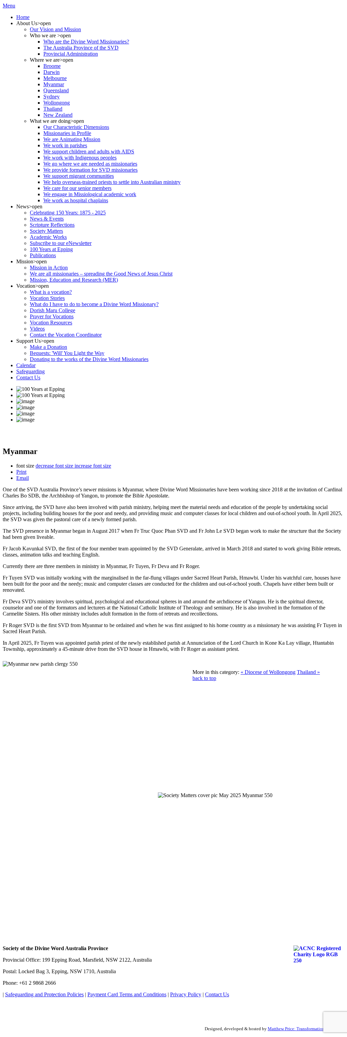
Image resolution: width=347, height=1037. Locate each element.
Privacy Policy (185, 994)
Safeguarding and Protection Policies (44, 994)
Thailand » (308, 672)
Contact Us (217, 994)
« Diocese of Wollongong (268, 672)
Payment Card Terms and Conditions (126, 994)
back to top (204, 678)
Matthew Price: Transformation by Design (306, 1028)
